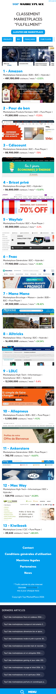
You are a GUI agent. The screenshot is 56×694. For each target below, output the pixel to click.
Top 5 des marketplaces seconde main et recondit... (24, 646)
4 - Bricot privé (16, 182)
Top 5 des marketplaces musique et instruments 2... (24, 624)
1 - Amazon (13, 71)
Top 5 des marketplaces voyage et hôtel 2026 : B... (24, 667)
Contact (28, 547)
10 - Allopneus (15, 411)
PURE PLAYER (45, 39)
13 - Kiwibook (15, 525)
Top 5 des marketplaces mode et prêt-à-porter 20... (24, 639)
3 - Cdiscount (14, 145)
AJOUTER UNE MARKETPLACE (28, 32)
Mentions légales (28, 560)
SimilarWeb (31, 587)
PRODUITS (7, 39)
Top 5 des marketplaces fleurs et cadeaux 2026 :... (24, 617)
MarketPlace (32, 597)
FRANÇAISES (30, 39)
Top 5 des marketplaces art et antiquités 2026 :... (23, 653)
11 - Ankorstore (16, 448)
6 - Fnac (10, 256)
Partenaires (28, 566)
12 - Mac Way (14, 485)
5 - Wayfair (13, 219)
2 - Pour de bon (16, 108)
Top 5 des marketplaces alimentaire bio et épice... (23, 631)
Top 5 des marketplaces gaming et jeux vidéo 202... (24, 660)
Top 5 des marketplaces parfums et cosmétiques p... (24, 682)
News (28, 573)
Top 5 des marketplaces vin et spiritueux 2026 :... (23, 675)
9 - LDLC (10, 371)
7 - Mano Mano (16, 293)
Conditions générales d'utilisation (28, 554)
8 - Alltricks (13, 334)
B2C (18, 39)
